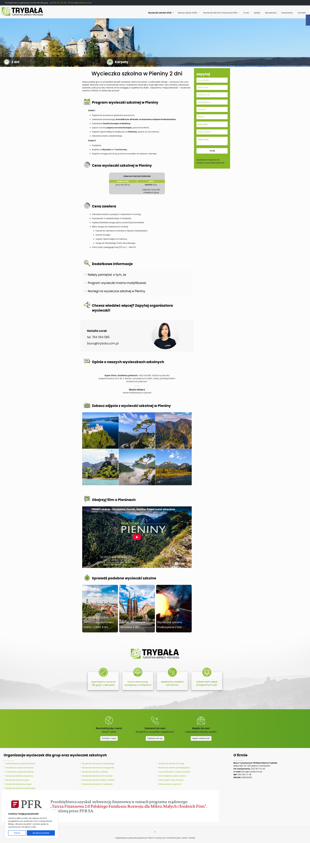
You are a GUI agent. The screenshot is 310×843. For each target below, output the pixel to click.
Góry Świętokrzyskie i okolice (172, 775)
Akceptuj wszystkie (41, 833)
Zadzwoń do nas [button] (155, 738)
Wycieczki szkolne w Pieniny (95, 771)
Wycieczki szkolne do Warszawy (20, 788)
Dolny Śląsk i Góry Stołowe (171, 780)
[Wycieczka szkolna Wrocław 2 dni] (137, 608)
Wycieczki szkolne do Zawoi (18, 784)
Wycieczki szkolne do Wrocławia (97, 775)
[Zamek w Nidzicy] (100, 430)
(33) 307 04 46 (59, 2)
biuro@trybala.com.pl (81, 2)
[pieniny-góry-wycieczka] (137, 430)
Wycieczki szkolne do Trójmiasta (97, 784)
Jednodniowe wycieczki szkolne (20, 763)
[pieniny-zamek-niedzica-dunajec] (100, 467)
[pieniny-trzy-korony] (173, 467)
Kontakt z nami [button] (109, 738)
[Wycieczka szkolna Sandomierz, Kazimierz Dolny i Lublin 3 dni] (100, 608)
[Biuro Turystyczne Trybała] (22, 11)
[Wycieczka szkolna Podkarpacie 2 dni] (174, 608)
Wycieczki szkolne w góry (17, 780)
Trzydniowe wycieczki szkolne (19, 771)
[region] (31, 824)
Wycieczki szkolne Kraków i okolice (98, 780)
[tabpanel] (137, 383)
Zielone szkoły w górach (170, 784)
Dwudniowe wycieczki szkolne (19, 767)
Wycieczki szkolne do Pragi (171, 763)
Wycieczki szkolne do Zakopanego (98, 763)
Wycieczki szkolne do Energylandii (98, 767)
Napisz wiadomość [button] (201, 738)
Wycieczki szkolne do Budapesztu (174, 767)
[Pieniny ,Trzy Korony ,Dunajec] (173, 430)
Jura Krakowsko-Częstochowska (174, 771)
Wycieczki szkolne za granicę (19, 775)
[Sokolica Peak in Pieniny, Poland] (137, 467)
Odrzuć (17, 833)
